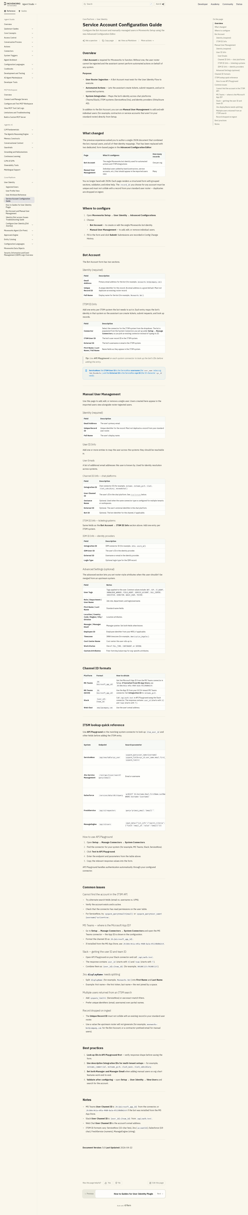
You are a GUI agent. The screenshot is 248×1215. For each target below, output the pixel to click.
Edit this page (158, 1183)
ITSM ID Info (221, 41)
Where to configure (222, 30)
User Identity (102, 19)
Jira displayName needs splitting (229, 107)
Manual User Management (225, 45)
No (119, 1183)
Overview (219, 23)
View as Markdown (128, 40)
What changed (220, 27)
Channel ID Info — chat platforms (231, 59)
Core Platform (88, 19)
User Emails (222, 56)
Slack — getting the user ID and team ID (229, 102)
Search (119, 4)
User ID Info (221, 52)
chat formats (136, 494)
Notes (217, 124)
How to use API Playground (227, 81)
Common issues (221, 85)
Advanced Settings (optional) (228, 70)
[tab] (10, 11)
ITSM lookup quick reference (226, 77)
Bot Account (220, 34)
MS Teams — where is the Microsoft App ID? (230, 95)
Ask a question (91, 40)
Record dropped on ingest (226, 117)
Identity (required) (223, 38)
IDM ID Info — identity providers (231, 67)
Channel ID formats (222, 74)
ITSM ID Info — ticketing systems (231, 63)
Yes (109, 1183)
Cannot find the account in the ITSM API (230, 89)
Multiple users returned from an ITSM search (229, 112)
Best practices (221, 120)
